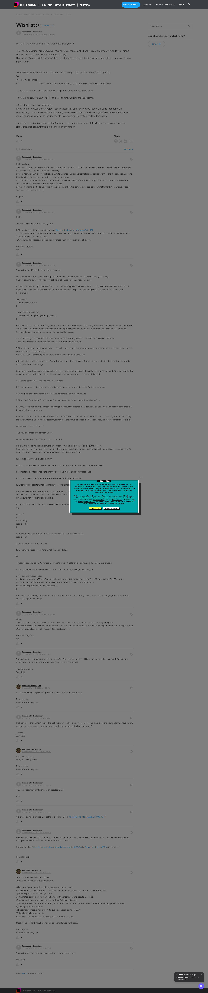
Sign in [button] (181, 4)
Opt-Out (121, 504)
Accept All (95, 508)
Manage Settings (111, 508)
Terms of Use (117, 500)
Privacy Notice (98, 500)
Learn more (108, 492)
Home (25, 4)
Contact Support (131, 4)
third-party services (86, 502)
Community (148, 4)
